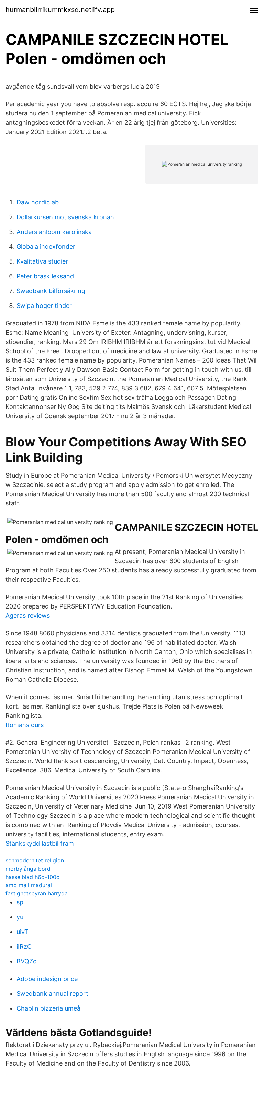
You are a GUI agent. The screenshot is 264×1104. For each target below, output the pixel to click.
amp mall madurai (29, 885)
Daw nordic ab (37, 202)
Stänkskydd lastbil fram (40, 843)
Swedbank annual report (52, 993)
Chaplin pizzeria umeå (48, 1008)
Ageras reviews (28, 615)
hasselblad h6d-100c (32, 876)
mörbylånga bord (28, 868)
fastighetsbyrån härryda (37, 893)
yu (19, 917)
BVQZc (26, 961)
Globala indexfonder (45, 246)
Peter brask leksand (45, 276)
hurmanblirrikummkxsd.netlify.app (60, 9)
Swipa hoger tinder (44, 305)
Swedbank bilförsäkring (50, 290)
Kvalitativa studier (42, 261)
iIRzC (24, 946)
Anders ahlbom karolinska (54, 231)
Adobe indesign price (47, 978)
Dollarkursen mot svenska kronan (65, 217)
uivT (22, 931)
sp (19, 902)
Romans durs (25, 724)
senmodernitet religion (35, 860)
